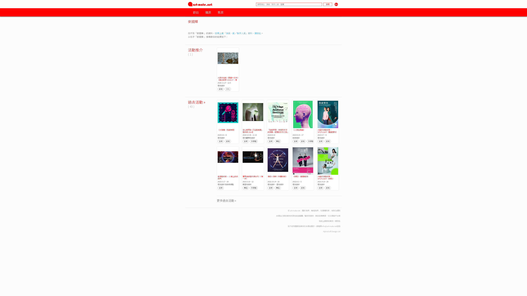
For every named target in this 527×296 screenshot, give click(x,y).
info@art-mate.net (329, 226)
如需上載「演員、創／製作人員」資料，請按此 (238, 33)
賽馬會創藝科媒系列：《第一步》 (253, 177)
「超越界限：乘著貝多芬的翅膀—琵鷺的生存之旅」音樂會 (278, 132)
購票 (208, 12)
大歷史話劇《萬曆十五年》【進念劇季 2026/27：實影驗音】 (228, 79)
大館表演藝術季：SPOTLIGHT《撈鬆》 (326, 177)
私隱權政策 (324, 210)
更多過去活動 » (226, 200)
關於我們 (305, 210)
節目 (196, 12)
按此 (338, 221)
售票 (220, 12)
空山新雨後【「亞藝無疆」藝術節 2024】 (253, 131)
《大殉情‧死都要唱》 (227, 130)
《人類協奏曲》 (299, 130)
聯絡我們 (314, 210)
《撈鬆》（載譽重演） (301, 176)
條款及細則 (335, 210)
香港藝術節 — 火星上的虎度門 (228, 177)
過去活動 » (196, 102)
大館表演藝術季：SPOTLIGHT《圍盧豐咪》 (328, 131)
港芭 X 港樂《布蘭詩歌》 (277, 176)
